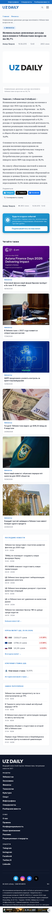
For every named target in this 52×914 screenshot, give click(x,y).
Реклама (7, 834)
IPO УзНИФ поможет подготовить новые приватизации (23, 567)
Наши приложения (11, 830)
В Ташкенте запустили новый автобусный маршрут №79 (23, 705)
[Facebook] (29, 878)
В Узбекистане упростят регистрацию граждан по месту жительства (26, 716)
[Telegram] (15, 878)
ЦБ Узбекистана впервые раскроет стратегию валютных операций (25, 589)
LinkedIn (6, 864)
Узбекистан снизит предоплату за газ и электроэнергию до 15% (22, 694)
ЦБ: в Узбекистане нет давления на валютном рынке (25, 600)
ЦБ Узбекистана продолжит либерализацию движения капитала (25, 578)
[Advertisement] (26, 910)
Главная (6, 16)
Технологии (8, 789)
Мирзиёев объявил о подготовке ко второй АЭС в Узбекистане (24, 727)
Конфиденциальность (13, 826)
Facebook (35, 193)
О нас (5, 818)
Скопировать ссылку (14, 197)
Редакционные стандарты (15, 838)
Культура (7, 793)
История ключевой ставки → (17, 677)
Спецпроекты (26, 2)
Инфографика (13, 2)
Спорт (6, 797)
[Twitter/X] (36, 878)
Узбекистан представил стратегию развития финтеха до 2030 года (25, 546)
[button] (42, 7)
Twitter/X (22, 193)
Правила (7, 822)
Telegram (9, 193)
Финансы (15, 16)
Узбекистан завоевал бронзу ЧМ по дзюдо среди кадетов (24, 611)
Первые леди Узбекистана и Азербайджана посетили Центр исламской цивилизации (24, 738)
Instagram (7, 852)
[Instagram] (22, 878)
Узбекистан (8, 777)
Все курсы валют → (13, 654)
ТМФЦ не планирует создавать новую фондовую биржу (22, 557)
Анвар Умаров (9, 44)
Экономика (8, 781)
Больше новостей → (13, 621)
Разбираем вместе (41, 2)
